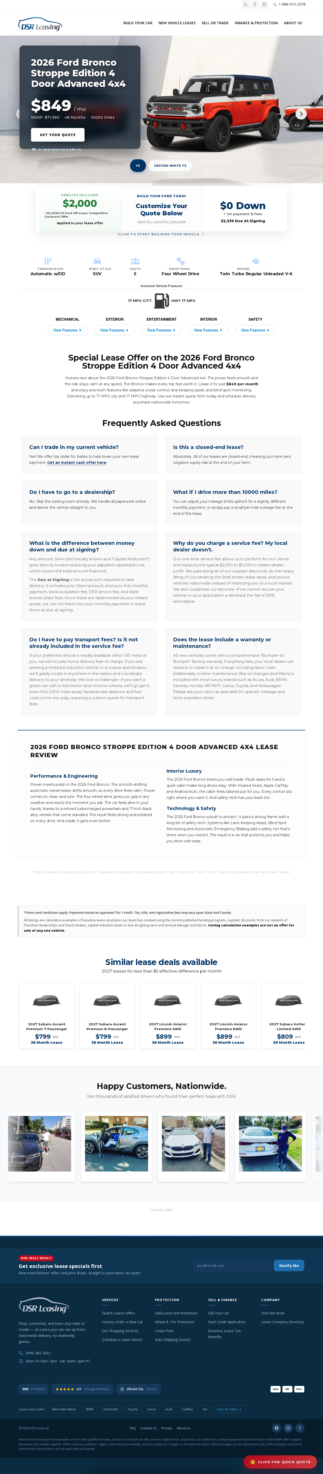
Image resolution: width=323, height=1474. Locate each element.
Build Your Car (137, 22)
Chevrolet (110, 1409)
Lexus (151, 1409)
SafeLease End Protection (176, 1313)
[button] (161, 209)
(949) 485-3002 (38, 1353)
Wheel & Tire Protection (174, 1321)
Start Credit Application (227, 1321)
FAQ (133, 1428)
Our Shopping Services (120, 1330)
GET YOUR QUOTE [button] (58, 134)
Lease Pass (164, 1330)
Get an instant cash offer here (76, 462)
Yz (138, 166)
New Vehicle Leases (177, 22)
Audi (169, 1409)
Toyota (132, 1409)
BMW (90, 1409)
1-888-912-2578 (291, 4)
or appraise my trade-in (59, 149)
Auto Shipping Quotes (173, 1339)
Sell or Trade (215, 22)
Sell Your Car (218, 1313)
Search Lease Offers (118, 1313)
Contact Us (148, 1428)
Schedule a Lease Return (122, 1339)
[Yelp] (299, 1428)
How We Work (273, 1313)
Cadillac (187, 1409)
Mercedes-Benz (64, 1409)
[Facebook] (276, 1428)
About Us (293, 22)
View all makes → (229, 1409)
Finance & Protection (256, 22)
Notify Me (289, 1265)
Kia (205, 1409)
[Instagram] (288, 1428)
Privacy (166, 1428)
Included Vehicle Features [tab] (161, 286)
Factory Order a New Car (122, 1321)
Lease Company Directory (282, 1321)
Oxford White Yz (170, 165)
